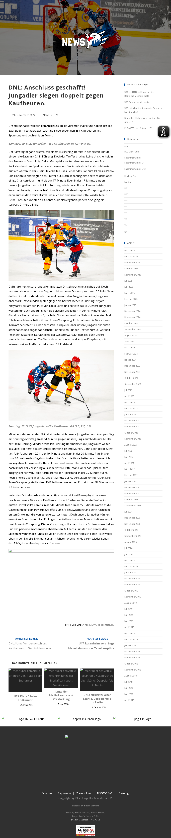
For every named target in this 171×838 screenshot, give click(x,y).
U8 (125, 218)
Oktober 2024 (131, 323)
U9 (125, 224)
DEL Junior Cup (131, 151)
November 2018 (132, 657)
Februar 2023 (131, 408)
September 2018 (132, 669)
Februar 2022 (131, 475)
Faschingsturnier (132, 157)
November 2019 (132, 584)
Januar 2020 (130, 572)
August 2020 (130, 542)
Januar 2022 (130, 481)
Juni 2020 (128, 554)
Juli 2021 (128, 511)
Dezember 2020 (132, 517)
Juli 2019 (128, 608)
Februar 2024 (131, 353)
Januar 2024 (130, 359)
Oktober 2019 (131, 590)
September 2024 (132, 329)
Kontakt (47, 793)
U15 (126, 200)
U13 (126, 194)
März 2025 (129, 292)
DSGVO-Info (105, 793)
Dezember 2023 (132, 365)
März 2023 (129, 402)
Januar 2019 (130, 645)
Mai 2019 (128, 621)
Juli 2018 (128, 681)
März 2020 (129, 560)
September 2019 (132, 596)
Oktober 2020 (131, 529)
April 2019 (129, 627)
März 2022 (129, 469)
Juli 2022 (128, 450)
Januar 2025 (130, 305)
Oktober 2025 (131, 268)
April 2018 (129, 700)
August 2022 (130, 444)
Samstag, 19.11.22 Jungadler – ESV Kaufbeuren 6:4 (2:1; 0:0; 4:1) (50, 143)
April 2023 (129, 396)
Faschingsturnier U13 (135, 168)
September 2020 (132, 535)
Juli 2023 (128, 390)
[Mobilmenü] (160, 8)
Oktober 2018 (131, 663)
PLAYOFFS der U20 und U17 (137, 128)
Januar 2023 (130, 414)
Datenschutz (83, 793)
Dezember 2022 (132, 420)
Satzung (124, 793)
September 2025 (132, 274)
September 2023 (132, 384)
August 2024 (130, 335)
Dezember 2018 (132, 651)
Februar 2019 (131, 639)
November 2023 (132, 371)
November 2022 (132, 426)
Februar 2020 (131, 566)
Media (127, 182)
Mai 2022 (128, 456)
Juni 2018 (128, 687)
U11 (126, 188)
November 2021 (132, 493)
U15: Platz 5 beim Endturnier (25, 698)
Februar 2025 (131, 298)
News (46, 115)
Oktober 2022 (131, 432)
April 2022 (129, 463)
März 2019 (129, 633)
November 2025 (132, 262)
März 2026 (129, 250)
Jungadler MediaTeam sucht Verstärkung (61, 695)
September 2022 (132, 438)
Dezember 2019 (132, 578)
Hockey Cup (130, 176)
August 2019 (130, 602)
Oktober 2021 (131, 499)
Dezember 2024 (132, 311)
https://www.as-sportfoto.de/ (99, 624)
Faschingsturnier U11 (135, 162)
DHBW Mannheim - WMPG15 (85, 820)
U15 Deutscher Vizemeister (138, 102)
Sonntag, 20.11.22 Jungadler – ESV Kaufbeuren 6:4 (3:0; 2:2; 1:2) (50, 426)
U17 (126, 206)
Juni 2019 (128, 614)
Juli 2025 (128, 280)
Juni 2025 (128, 286)
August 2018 (130, 675)
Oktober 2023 (131, 377)
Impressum (64, 793)
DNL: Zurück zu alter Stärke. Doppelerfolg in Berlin (97, 698)
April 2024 (129, 341)
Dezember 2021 (132, 487)
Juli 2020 (128, 548)
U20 (56, 115)
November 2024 (132, 317)
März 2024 (129, 347)
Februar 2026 (131, 256)
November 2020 (132, 523)
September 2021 (132, 505)
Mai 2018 (128, 694)
